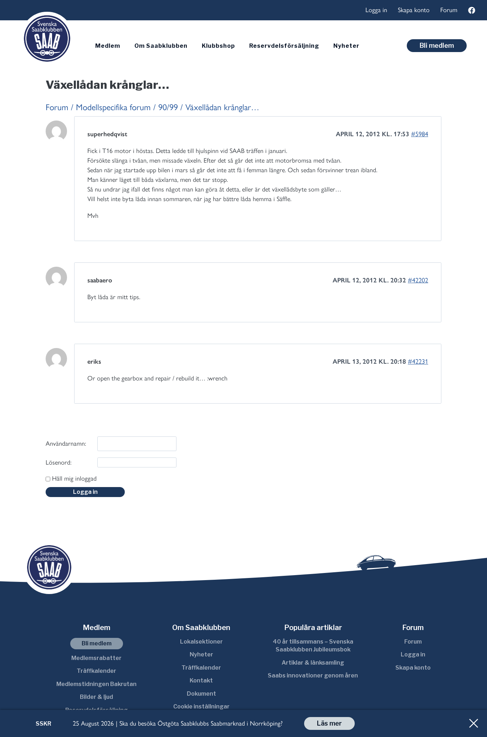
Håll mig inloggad (74, 478)
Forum (448, 10)
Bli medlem (437, 45)
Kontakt (201, 680)
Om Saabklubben (161, 45)
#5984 (419, 134)
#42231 (418, 361)
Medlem (107, 45)
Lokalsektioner (201, 641)
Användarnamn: (66, 443)
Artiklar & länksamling (313, 662)
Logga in (376, 10)
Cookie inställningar (201, 706)
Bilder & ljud (96, 697)
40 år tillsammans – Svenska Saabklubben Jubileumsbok (313, 645)
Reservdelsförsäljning (284, 45)
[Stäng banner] (474, 723)
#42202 (418, 280)
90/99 (168, 107)
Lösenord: (58, 462)
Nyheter (346, 45)
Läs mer (329, 723)
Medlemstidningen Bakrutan (96, 684)
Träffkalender (96, 670)
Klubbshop (218, 45)
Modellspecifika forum (113, 107)
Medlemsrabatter (96, 658)
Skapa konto (414, 10)
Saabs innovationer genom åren (313, 675)
